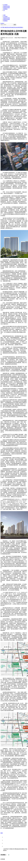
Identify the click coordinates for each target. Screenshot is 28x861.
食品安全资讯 (6, 6)
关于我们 (5, 4)
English (2, 23)
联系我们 (5, 9)
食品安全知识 (6, 7)
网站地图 (6, 851)
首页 (4, 15)
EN (4, 10)
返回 (2, 833)
